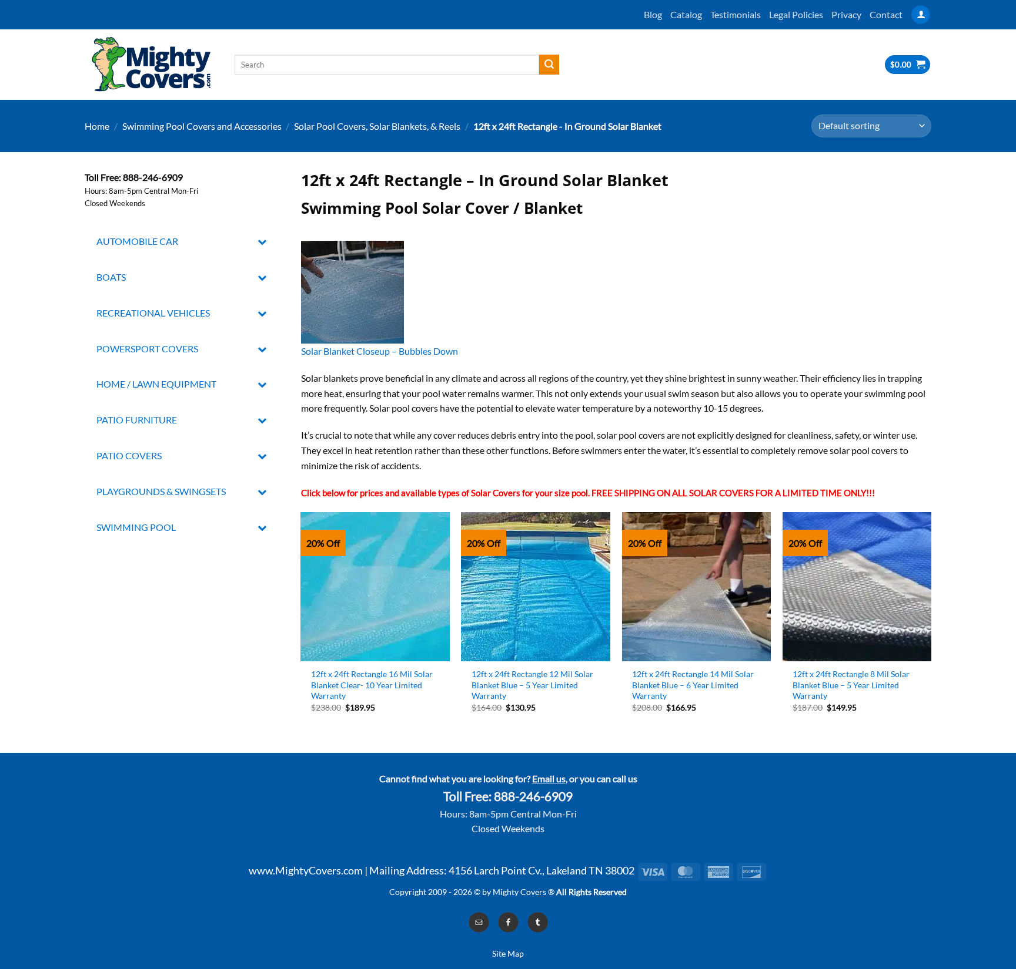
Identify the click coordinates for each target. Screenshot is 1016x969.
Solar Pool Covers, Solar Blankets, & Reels (377, 126)
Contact (886, 14)
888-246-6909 (533, 796)
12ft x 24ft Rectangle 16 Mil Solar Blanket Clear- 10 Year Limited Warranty (372, 685)
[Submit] (549, 65)
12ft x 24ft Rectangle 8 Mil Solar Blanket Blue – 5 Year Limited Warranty (851, 685)
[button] (920, 15)
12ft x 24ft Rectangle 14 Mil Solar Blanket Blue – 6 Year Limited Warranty (693, 685)
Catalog (686, 14)
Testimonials (735, 14)
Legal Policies (796, 14)
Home (97, 126)
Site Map (508, 953)
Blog (653, 14)
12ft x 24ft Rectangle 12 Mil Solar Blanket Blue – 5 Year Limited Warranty (532, 685)
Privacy (846, 14)
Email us (549, 778)
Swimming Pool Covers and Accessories (202, 126)
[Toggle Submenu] (262, 242)
